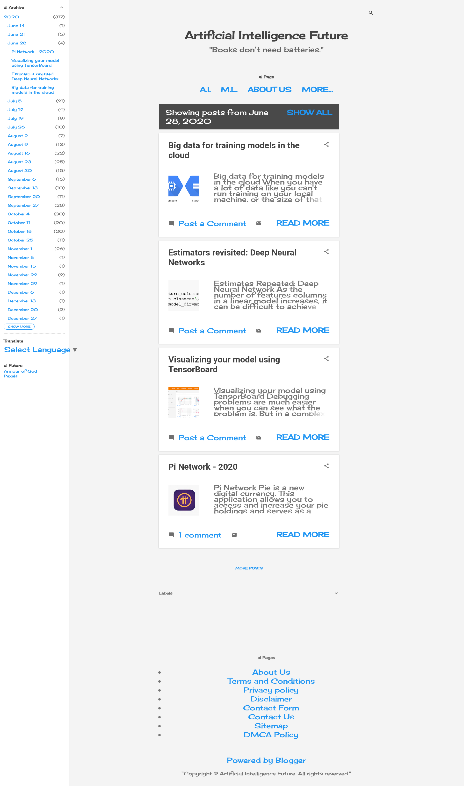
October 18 (20, 231)
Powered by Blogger (266, 760)
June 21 (16, 34)
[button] (326, 145)
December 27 (22, 318)
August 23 (19, 161)
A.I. (205, 89)
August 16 (19, 153)
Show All (309, 112)
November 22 (22, 274)
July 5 (15, 101)
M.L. (229, 89)
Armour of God (20, 371)
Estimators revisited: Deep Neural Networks (35, 76)
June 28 (17, 43)
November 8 (21, 257)
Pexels (11, 376)
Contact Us (271, 716)
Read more (302, 223)
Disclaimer (271, 698)
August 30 (20, 170)
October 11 (19, 222)
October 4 (18, 214)
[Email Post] (259, 223)
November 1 (20, 248)
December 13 (22, 300)
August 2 (18, 135)
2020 (11, 16)
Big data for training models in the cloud (33, 90)
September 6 (22, 179)
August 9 (18, 144)
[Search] (371, 13)
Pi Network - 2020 (203, 467)
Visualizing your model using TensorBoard (35, 63)
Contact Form (271, 707)
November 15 (22, 266)
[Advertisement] (383, 138)
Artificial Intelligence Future (266, 35)
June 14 (16, 25)
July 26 (16, 127)
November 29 (22, 283)
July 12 (15, 109)
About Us (270, 89)
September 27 (23, 205)
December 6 (21, 292)
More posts (249, 568)
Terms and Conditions (271, 681)
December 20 (23, 309)
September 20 (24, 196)
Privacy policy (271, 690)
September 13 (23, 187)
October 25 (20, 240)
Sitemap (271, 725)
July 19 (15, 118)
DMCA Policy (271, 734)
